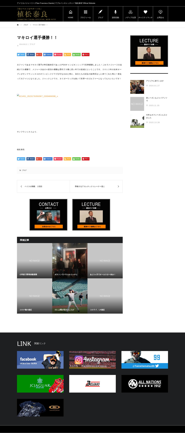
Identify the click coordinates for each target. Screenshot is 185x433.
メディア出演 (130, 17)
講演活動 (115, 17)
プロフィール (85, 17)
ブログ (100, 17)
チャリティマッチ (145, 17)
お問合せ (160, 17)
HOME (70, 17)
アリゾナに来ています (155, 81)
